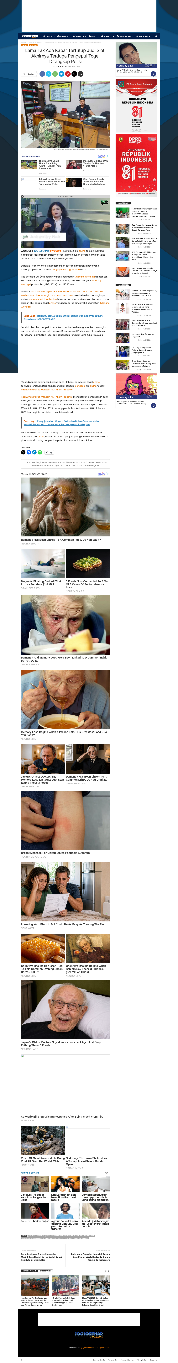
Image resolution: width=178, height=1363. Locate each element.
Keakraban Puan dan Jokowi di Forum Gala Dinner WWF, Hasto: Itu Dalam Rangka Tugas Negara (90, 1257)
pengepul (57, 269)
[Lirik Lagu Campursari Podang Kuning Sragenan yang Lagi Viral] (122, 351)
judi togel (68, 269)
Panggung (125, 36)
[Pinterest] (68, 74)
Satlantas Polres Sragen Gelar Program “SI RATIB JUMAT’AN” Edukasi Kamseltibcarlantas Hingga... (144, 213)
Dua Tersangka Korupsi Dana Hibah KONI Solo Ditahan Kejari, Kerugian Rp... (144, 227)
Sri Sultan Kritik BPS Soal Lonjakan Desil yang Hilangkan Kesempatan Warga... (142, 308)
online (82, 251)
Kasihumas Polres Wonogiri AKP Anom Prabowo (47, 295)
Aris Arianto (61, 66)
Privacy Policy (142, 1360)
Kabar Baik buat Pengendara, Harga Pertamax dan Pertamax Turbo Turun (144, 293)
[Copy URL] (87, 74)
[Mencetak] (80, 74)
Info (93, 36)
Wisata (80, 36)
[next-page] (108, 1271)
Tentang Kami (113, 1360)
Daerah (64, 36)
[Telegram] (61, 74)
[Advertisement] (65, 359)
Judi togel (40, 1236)
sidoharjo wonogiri (81, 1238)
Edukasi (143, 36)
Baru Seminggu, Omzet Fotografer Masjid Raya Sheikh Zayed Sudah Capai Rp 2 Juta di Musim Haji (41, 1257)
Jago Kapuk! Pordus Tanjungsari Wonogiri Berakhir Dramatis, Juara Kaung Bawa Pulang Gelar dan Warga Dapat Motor (35, 1301)
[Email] (74, 74)
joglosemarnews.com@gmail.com (95, 1347)
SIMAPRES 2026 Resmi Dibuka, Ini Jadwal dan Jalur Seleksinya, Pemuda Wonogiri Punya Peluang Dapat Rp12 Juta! (95, 1301)
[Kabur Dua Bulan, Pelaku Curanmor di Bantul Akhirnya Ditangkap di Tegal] (122, 272)
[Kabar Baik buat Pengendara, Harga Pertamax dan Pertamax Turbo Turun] (122, 294)
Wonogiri (40, 42)
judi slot (32, 1236)
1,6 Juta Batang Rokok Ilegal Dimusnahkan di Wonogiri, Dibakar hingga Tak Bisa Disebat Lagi (64, 1301)
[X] (48, 74)
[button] (156, 36)
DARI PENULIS (45, 1271)
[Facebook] (42, 74)
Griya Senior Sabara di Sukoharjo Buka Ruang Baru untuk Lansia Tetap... (144, 363)
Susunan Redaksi (99, 1360)
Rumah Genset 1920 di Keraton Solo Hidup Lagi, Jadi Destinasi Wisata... (144, 323)
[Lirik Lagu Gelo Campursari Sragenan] (122, 338)
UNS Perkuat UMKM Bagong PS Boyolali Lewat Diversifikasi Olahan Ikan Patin (144, 256)
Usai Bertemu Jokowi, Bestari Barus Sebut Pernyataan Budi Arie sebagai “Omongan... (144, 241)
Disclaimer (153, 1360)
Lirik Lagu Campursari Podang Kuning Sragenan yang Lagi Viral (142, 350)
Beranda (24, 42)
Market (107, 36)
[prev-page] (105, 1271)
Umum (48, 36)
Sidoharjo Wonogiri (85, 276)
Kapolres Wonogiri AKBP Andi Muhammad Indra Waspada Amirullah (67, 291)
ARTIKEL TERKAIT (29, 1271)
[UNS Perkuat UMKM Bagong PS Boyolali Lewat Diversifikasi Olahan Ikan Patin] (122, 256)
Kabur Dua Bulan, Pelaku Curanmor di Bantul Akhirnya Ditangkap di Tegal (144, 270)
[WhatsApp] (55, 74)
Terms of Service (128, 1360)
